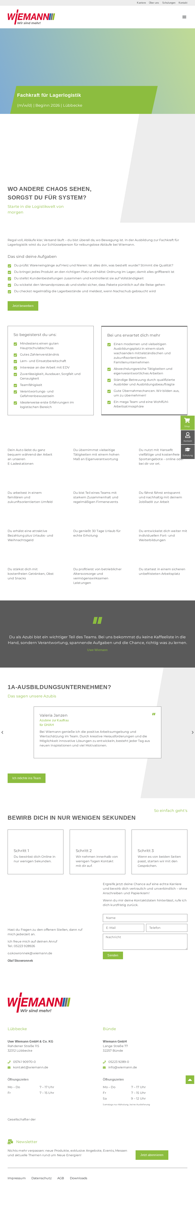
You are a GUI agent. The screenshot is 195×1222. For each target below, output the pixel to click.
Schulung (188, 455)
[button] (184, 17)
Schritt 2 (84, 850)
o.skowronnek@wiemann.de (30, 953)
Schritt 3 (146, 850)
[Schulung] (188, 449)
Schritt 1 (21, 850)
